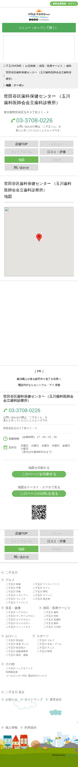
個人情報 (11, 727)
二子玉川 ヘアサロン (17, 612)
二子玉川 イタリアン (17, 595)
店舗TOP (21, 144)
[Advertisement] (39, 323)
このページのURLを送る (39, 493)
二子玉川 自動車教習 (17, 651)
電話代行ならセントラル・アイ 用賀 (39, 385)
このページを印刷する (39, 474)
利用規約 (30, 727)
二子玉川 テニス (45, 647)
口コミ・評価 (56, 152)
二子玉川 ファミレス (17, 602)
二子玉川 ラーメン (42, 595)
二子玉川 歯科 (51, 612)
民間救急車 (12, 672)
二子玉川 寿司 (40, 591)
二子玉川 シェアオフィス (19, 668)
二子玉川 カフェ (41, 587)
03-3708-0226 (34, 121)
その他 (10, 664)
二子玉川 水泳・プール (49, 644)
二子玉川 (11, 572)
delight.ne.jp (72, 755)
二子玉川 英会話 (14, 640)
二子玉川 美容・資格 (17, 655)
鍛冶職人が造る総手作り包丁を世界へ (39, 378)
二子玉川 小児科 (52, 627)
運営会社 (56, 699)
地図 (21, 160)
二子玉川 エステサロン (18, 619)
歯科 (69, 65)
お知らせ (11, 699)
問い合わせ (21, 167)
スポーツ (43, 636)
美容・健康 (13, 608)
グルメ (10, 580)
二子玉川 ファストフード (46, 584)
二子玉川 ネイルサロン (18, 623)
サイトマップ (33, 699)
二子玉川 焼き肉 (41, 598)
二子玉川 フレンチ (16, 598)
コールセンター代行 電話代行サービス (26, 675)
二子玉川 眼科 (51, 623)
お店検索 (30, 65)
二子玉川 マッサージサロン (20, 616)
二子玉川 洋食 (13, 591)
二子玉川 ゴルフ (45, 640)
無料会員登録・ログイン (65, 3)
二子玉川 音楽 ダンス (17, 644)
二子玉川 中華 (13, 587)
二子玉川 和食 (13, 584)
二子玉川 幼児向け (16, 647)
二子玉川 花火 (14, 692)
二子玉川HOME (12, 65)
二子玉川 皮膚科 (52, 619)
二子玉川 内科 (51, 616)
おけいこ (11, 636)
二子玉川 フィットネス (18, 627)
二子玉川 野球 (44, 651)
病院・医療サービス (51, 65)
